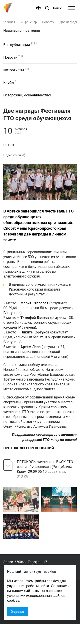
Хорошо (17, 611)
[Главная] (7, 8)
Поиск (57, 8)
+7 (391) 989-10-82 (37, 563)
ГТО (11, 145)
